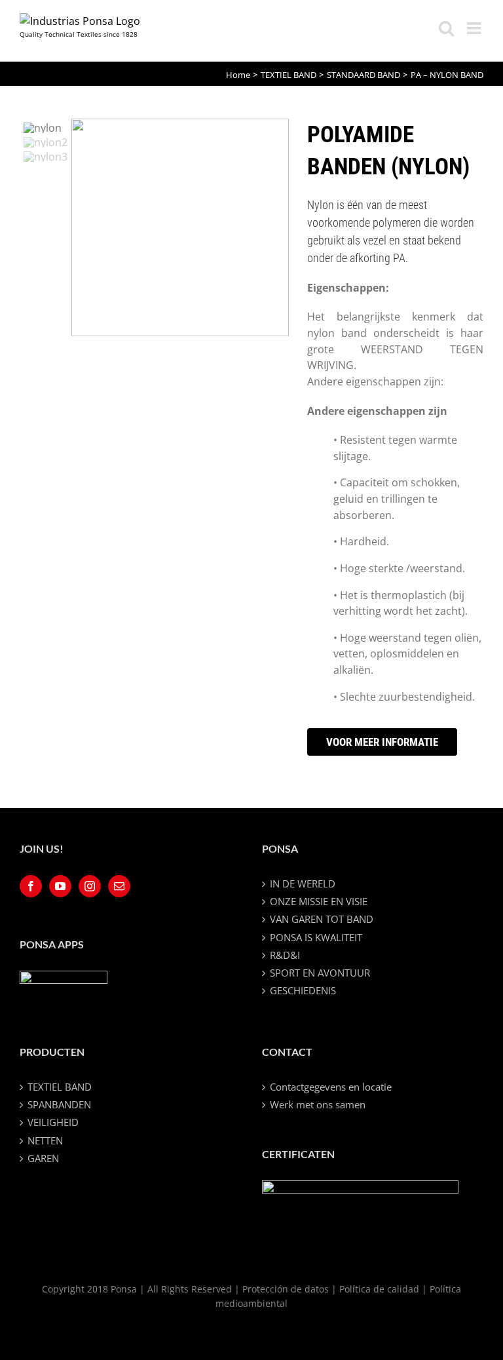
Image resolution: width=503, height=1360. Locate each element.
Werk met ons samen (317, 1104)
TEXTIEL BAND (60, 1086)
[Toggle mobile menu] (475, 28)
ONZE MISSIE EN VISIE (318, 901)
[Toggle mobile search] (446, 28)
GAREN (43, 1158)
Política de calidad (379, 1289)
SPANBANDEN (59, 1104)
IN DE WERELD (302, 883)
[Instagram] (90, 886)
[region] (154, 227)
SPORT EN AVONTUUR (320, 972)
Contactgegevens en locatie (331, 1086)
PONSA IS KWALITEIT (316, 937)
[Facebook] (31, 886)
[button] (45, 128)
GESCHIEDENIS (303, 990)
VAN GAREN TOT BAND (321, 918)
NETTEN (45, 1140)
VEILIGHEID (53, 1122)
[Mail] (119, 886)
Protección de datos (285, 1289)
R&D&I (285, 955)
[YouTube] (60, 886)
